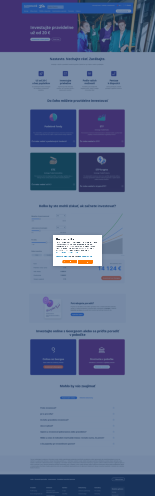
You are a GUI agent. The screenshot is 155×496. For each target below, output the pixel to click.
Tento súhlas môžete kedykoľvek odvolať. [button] (67, 252)
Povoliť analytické (85, 262)
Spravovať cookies (70, 262)
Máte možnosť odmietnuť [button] (63, 256)
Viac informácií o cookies (85, 256)
